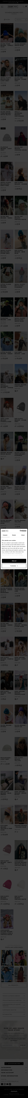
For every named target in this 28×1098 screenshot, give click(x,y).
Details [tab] (14, 535)
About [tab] (23, 535)
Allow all (14, 561)
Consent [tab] (5, 535)
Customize (13, 565)
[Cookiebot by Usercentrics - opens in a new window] (20, 531)
